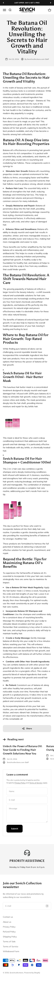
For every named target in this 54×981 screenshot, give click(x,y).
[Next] (50, 2)
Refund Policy (9, 931)
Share (29, 728)
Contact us (8, 917)
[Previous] (3, 2)
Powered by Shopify (32, 973)
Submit (14, 828)
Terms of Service (35, 783)
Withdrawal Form (11, 951)
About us (7, 922)
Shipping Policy (10, 936)
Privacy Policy (20, 783)
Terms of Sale (9, 941)
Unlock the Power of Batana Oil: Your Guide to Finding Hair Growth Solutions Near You (22, 750)
